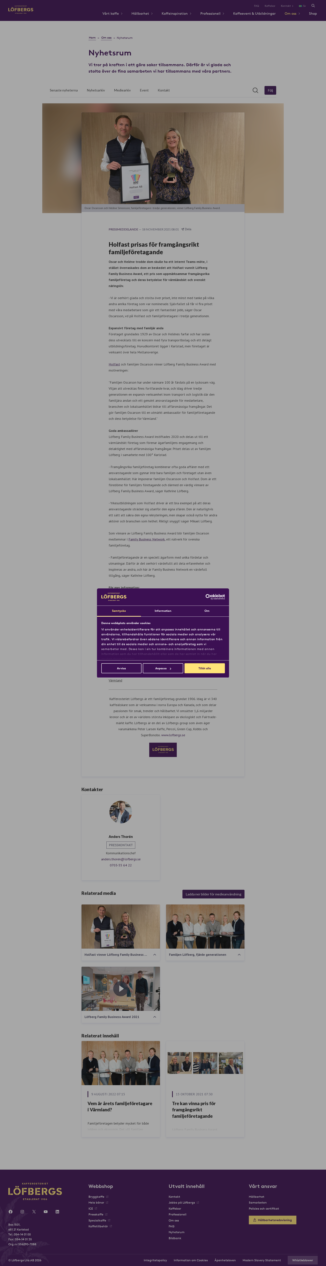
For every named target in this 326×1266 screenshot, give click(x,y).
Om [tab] (207, 611)
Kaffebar (270, 6)
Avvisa (121, 668)
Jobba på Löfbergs (182, 1202)
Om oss (290, 13)
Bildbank (175, 1238)
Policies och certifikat (264, 1208)
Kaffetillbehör (98, 1226)
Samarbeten (258, 1202)
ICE (90, 1208)
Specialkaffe (97, 1220)
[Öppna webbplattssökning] (313, 6)
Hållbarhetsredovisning (275, 1220)
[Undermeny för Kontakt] (294, 6)
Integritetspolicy (155, 1260)
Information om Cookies (191, 1260)
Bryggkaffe (96, 1196)
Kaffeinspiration (175, 13)
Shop (313, 13)
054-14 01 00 (22, 1234)
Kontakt (286, 6)
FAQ (256, 6)
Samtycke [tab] (119, 611)
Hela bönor (96, 1202)
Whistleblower (302, 1260)
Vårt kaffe (110, 13)
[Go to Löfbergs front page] (20, 12)
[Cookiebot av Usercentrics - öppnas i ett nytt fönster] (208, 597)
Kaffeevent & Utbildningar (254, 13)
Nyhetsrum (177, 1232)
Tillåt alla (204, 668)
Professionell (210, 13)
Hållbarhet (140, 13)
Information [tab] (163, 611)
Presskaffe (95, 1214)
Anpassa (161, 668)
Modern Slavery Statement (262, 1260)
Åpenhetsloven (225, 1260)
